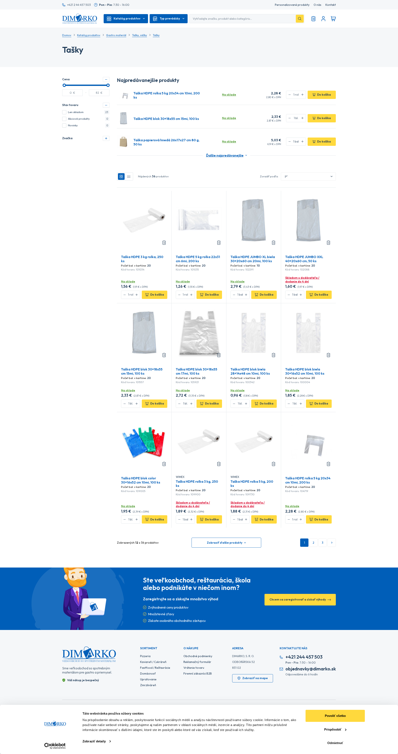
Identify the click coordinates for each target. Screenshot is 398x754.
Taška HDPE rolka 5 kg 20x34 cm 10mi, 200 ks (166, 95)
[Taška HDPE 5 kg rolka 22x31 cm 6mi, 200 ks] (199, 220)
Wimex (180, 477)
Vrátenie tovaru (193, 668)
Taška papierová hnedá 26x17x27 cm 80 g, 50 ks (166, 142)
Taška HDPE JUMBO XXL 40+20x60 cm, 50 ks (304, 259)
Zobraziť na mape (255, 678)
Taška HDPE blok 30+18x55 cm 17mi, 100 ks (196, 371)
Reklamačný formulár (197, 662)
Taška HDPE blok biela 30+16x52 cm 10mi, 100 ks (304, 371)
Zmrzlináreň (148, 685)
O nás (317, 5)
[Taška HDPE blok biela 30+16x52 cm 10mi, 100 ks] (308, 332)
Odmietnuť (335, 743)
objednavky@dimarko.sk (310, 669)
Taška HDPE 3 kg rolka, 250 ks (142, 259)
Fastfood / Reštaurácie (155, 668)
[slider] (64, 85)
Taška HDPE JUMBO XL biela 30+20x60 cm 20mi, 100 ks (253, 259)
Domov (66, 35)
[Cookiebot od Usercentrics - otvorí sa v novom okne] (55, 746)
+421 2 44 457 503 (79, 5)
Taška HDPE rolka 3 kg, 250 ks (197, 483)
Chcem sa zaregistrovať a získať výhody (297, 599)
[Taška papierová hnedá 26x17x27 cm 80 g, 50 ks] (123, 141)
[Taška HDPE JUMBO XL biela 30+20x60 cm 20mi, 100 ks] (254, 220)
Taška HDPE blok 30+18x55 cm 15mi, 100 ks (166, 119)
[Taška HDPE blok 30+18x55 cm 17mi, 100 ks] (199, 332)
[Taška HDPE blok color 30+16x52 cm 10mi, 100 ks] (144, 441)
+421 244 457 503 (304, 657)
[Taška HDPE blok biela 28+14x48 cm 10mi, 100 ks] (254, 332)
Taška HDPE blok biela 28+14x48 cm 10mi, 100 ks (250, 371)
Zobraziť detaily (94, 741)
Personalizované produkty (292, 5)
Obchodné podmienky (197, 656)
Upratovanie (148, 679)
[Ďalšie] (332, 542)
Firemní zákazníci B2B (197, 673)
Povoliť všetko (335, 715)
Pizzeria (145, 656)
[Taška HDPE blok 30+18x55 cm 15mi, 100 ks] (123, 118)
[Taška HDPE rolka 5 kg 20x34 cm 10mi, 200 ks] (123, 94)
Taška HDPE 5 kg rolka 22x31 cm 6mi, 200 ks (198, 259)
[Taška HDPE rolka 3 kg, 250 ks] (199, 441)
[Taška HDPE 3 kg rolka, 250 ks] (144, 220)
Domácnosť (148, 673)
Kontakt (330, 5)
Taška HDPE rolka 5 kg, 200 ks (252, 483)
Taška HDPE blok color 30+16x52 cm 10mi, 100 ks (140, 480)
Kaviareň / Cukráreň (153, 662)
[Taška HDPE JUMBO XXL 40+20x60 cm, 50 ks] (308, 220)
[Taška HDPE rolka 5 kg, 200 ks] (254, 441)
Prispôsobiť (332, 729)
